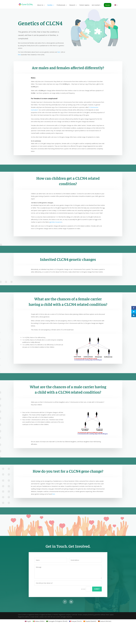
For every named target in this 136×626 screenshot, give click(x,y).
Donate (107, 5)
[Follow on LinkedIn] (71, 602)
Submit (97, 589)
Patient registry (84, 5)
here (59, 52)
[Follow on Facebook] (65, 602)
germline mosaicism (56, 222)
